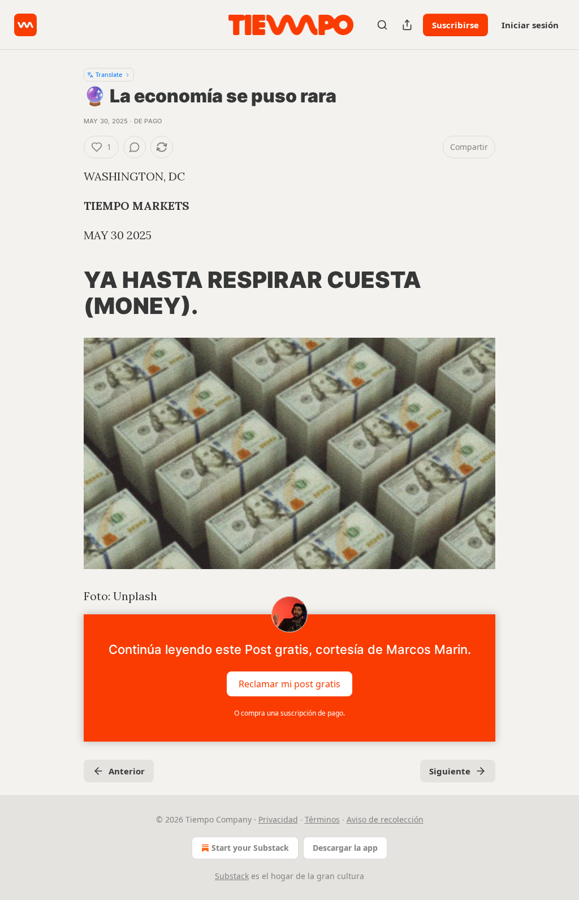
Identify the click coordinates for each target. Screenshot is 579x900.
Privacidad (278, 819)
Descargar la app (345, 847)
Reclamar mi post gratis (289, 684)
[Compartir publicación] (407, 25)
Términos (322, 819)
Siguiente (449, 771)
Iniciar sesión (530, 25)
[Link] (68, 293)
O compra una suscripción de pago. (289, 713)
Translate (109, 74)
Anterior (127, 771)
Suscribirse (455, 25)
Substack (232, 876)
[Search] (382, 25)
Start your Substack (250, 847)
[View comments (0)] (134, 147)
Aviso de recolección (385, 819)
